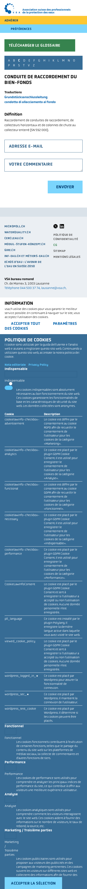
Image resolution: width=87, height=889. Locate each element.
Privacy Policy (38, 365)
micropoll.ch (14, 226)
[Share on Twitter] (55, 227)
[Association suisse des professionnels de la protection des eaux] (12, 8)
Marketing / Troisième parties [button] (28, 830)
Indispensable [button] (16, 369)
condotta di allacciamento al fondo (30, 102)
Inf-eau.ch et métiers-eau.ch (26, 256)
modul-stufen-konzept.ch (24, 244)
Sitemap (59, 251)
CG (55, 245)
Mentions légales (66, 257)
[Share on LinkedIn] (62, 227)
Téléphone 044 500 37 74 (22, 288)
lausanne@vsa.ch (53, 288)
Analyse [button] (11, 794)
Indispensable (15, 380)
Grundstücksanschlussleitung (26, 97)
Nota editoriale (15, 365)
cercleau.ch (13, 238)
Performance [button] (15, 762)
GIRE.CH (9, 250)
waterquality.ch (17, 232)
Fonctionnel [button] (14, 726)
